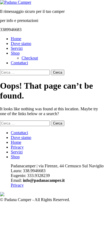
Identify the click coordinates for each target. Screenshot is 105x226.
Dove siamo (21, 43)
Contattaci (19, 63)
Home (16, 38)
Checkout (30, 58)
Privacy (17, 147)
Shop (15, 53)
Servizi (17, 48)
